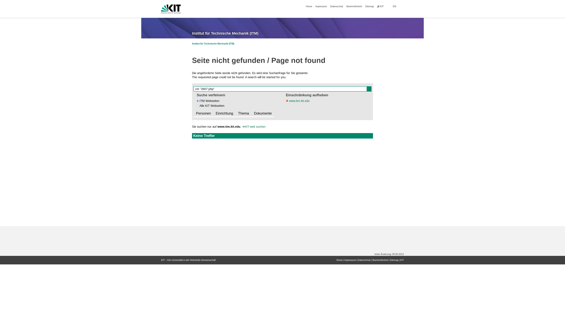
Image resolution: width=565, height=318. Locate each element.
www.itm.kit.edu (299, 100)
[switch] (403, 6)
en (394, 6)
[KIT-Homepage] (171, 9)
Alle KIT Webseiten (212, 105)
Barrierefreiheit (354, 6)
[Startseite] (403, 11)
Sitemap (369, 6)
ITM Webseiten (209, 100)
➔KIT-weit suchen (253, 126)
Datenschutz (336, 6)
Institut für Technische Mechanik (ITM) (225, 33)
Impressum (321, 6)
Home (309, 6)
